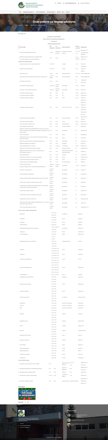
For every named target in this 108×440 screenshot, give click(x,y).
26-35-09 (59, 3)
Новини (26, 25)
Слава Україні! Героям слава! (77, 420)
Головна (20, 25)
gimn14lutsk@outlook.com (25, 425)
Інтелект (68, 12)
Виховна (59, 12)
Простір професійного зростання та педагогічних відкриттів (79, 415)
